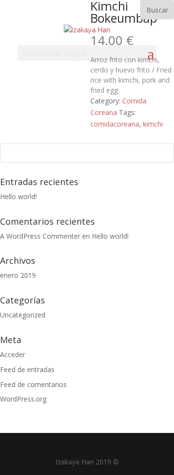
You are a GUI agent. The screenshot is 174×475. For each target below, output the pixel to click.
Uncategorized (22, 314)
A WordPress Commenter (40, 236)
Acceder (12, 354)
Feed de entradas (27, 369)
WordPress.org (23, 398)
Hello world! (18, 196)
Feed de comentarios (33, 384)
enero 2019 (18, 275)
